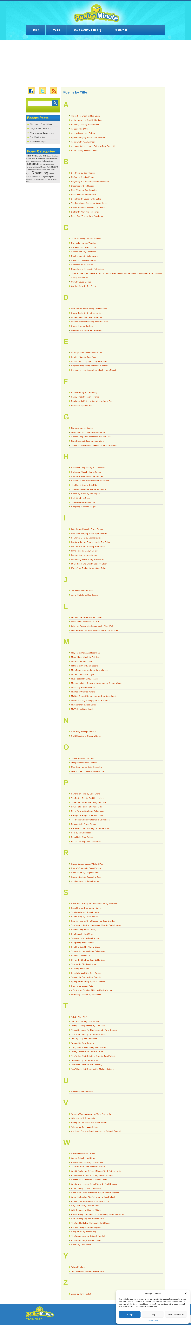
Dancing (28, 158)
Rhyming (39, 173)
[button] (185, 1293)
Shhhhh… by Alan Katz (81, 955)
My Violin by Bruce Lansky (82, 709)
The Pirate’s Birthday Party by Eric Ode (88, 802)
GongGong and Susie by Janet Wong (87, 441)
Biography (38, 156)
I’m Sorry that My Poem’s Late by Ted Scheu (90, 542)
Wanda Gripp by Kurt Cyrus (83, 1158)
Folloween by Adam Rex (82, 405)
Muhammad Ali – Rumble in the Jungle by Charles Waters (96, 683)
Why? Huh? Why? (38, 141)
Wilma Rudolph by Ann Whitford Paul (87, 1219)
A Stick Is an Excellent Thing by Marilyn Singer (91, 990)
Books (49, 156)
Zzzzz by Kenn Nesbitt (81, 1294)
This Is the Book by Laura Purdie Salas (88, 1034)
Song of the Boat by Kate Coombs (86, 977)
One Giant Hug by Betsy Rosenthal (86, 767)
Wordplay (48, 179)
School (51, 174)
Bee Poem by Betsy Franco (83, 173)
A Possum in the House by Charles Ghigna (90, 828)
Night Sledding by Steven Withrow (86, 736)
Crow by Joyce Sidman (81, 282)
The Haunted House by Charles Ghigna (88, 489)
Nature (54, 166)
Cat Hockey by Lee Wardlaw (83, 243)
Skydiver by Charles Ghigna (83, 964)
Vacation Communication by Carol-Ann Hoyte (91, 1114)
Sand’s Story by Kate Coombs (84, 916)
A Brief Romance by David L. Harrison (88, 207)
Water (36, 179)
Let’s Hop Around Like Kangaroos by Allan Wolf (92, 626)
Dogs (33, 158)
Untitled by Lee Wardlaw (82, 1091)
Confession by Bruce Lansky (83, 260)
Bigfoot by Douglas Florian (83, 177)
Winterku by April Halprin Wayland (86, 1227)
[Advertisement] (95, 63)
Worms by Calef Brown (81, 1245)
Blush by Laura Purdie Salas (83, 194)
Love (46, 164)
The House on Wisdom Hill (83, 502)
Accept (130, 1314)
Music (49, 167)
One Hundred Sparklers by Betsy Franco (89, 771)
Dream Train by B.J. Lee (82, 326)
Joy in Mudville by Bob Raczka (84, 595)
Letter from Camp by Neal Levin (85, 622)
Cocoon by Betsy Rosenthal (83, 252)
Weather (41, 179)
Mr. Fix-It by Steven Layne (82, 674)
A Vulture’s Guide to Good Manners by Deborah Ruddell (96, 1131)
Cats (53, 156)
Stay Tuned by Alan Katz (82, 986)
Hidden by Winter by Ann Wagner (85, 494)
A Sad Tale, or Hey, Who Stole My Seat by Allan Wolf (94, 903)
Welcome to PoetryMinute (41, 124)
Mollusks (37, 167)
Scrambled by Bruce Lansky (83, 929)
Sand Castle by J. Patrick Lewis (85, 912)
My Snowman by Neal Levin (83, 705)
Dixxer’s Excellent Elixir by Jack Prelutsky (89, 322)
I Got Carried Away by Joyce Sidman (87, 529)
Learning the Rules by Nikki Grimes (86, 617)
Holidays (45, 161)
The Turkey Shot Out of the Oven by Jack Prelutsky (93, 1056)
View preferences (176, 1314)
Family (39, 158)
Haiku (27, 161)
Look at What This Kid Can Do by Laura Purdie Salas (94, 630)
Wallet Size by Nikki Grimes (83, 1154)
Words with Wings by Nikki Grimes (86, 1240)
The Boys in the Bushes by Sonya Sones (89, 203)
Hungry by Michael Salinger (83, 507)
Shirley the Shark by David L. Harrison (88, 960)
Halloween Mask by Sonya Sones (86, 472)
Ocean (28, 169)
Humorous (32, 163)
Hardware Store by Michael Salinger (87, 476)
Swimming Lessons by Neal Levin (86, 994)
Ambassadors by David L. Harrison (86, 120)
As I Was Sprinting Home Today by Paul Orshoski (93, 146)
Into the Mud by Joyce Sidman (84, 555)
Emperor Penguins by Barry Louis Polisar (89, 366)
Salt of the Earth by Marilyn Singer (86, 908)
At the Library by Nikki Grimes (84, 150)
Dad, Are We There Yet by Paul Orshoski (89, 309)
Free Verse (54, 158)
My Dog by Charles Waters (83, 692)
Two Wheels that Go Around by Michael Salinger (92, 1069)
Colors (57, 156)
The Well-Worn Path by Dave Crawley (88, 1167)
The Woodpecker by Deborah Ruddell (88, 1236)
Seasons (35, 177)
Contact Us (121, 30)
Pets (48, 169)
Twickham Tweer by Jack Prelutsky (86, 1065)
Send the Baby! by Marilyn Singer (86, 947)
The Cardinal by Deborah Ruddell (86, 239)
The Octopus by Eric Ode (82, 758)
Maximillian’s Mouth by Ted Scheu (86, 657)
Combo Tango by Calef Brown (84, 256)
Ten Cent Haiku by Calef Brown (85, 1021)
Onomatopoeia (36, 169)
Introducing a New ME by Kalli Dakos (87, 559)
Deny (152, 1314)
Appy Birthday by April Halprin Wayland (88, 137)
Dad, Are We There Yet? (40, 128)
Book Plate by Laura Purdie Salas (86, 199)
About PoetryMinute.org (87, 30)
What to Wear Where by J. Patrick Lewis (89, 1180)
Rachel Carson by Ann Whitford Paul (87, 864)
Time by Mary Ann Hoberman (84, 1039)
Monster (43, 167)
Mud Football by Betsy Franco (84, 679)
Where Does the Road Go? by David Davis (90, 1201)
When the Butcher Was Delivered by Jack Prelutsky (93, 1197)
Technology (29, 179)
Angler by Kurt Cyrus (80, 129)
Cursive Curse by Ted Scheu (83, 286)
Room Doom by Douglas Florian (85, 872)
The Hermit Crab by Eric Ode (84, 485)
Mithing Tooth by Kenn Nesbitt (84, 666)
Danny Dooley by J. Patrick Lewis (86, 313)
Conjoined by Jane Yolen (82, 265)
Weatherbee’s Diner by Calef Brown (87, 1162)
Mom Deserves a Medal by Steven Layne (89, 670)
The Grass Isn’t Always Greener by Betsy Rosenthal (94, 445)
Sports (51, 177)
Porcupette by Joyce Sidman (83, 824)
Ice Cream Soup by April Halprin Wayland (89, 533)
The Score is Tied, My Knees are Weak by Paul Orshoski (96, 925)
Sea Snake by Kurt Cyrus (82, 934)
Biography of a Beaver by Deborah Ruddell (90, 181)
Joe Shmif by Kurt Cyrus (82, 590)
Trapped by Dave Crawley (82, 1043)
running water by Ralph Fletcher (85, 881)
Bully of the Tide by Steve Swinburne (87, 216)
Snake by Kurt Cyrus (80, 968)
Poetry (53, 169)
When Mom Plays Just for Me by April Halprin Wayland (95, 1193)
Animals (30, 155)
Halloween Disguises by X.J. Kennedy (87, 468)
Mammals (51, 164)
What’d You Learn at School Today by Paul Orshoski (94, 1184)
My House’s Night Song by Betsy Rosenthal (90, 700)
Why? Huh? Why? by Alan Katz (85, 1206)
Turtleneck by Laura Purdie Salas (86, 1060)
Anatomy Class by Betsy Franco (85, 124)
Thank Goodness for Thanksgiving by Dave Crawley (94, 1030)
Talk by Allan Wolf (79, 1017)
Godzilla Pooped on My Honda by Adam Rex (90, 437)
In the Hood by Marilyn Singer (84, 551)
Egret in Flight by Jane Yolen (83, 357)
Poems (56, 30)
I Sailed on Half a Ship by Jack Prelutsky (89, 564)
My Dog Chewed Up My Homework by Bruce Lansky (94, 696)
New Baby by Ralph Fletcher (83, 731)
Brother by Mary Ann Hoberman (85, 212)
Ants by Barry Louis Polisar (83, 133)
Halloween (33, 161)
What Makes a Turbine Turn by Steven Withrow (92, 1175)
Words (54, 179)
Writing (28, 182)
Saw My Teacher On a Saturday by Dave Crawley (93, 921)
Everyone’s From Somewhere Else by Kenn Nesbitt (93, 370)
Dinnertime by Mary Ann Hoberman (86, 317)
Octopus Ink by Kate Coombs (84, 762)
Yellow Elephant (78, 1267)
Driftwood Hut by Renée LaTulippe (86, 330)
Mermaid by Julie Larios (81, 661)
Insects (41, 164)
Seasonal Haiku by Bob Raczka (85, 938)
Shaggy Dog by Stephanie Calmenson (88, 951)
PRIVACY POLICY (34, 1319)
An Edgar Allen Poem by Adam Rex (86, 353)
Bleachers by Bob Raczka (82, 186)
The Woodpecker (37, 137)
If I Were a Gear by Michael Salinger (87, 538)
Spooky (46, 177)
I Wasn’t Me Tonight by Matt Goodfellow (88, 568)
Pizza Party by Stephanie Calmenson (87, 811)
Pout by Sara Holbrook (81, 833)
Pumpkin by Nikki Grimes (82, 837)
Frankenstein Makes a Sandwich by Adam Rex (91, 401)
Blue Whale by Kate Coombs (83, 190)
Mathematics (30, 167)
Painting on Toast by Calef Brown (85, 794)
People (44, 169)
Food (47, 159)
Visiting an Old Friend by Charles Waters (89, 1122)
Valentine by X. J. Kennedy (83, 1118)
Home (35, 30)
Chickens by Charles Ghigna (83, 247)
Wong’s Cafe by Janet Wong (83, 1232)
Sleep (41, 177)
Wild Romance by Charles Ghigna (86, 1210)
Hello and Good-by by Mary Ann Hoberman (90, 481)
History (39, 161)
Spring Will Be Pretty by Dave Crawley (88, 981)
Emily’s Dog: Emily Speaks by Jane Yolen (89, 361)
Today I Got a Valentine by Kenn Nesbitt (88, 1047)
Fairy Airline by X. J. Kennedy (84, 392)
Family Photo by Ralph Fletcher (85, 397)
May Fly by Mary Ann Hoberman (85, 653)
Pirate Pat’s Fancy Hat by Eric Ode (86, 807)
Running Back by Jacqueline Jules (86, 877)
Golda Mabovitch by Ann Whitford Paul (88, 432)
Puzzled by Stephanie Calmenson (86, 841)
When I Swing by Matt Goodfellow (86, 1188)
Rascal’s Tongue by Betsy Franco (86, 868)
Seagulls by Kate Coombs (82, 942)
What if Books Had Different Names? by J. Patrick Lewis (96, 1171)
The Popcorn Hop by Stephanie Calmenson (90, 820)
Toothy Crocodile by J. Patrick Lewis (87, 1052)
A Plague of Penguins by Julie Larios (87, 815)
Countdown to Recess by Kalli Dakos (87, 269)
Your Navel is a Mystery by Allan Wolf (87, 1271)
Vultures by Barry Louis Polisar (84, 1127)
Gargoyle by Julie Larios (82, 428)
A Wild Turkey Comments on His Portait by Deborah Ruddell (97, 1214)
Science (28, 177)
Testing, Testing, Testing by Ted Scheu (88, 1026)
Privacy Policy (153, 1320)
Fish (43, 158)
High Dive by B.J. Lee (80, 498)
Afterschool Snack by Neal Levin (85, 116)
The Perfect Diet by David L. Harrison (87, 798)
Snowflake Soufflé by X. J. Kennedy (86, 973)
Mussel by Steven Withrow (83, 687)
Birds (45, 156)
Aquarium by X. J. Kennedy (83, 142)
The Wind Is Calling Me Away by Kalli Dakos (90, 1223)
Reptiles (28, 174)
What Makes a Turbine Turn (42, 133)
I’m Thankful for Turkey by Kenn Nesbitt (88, 546)
